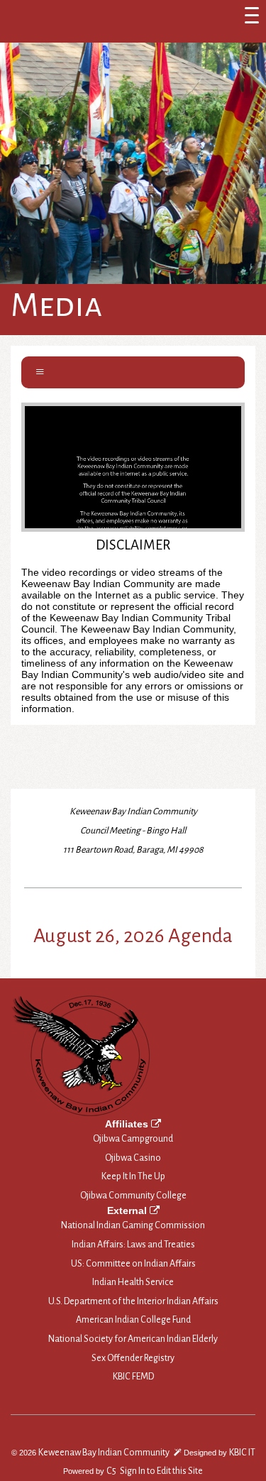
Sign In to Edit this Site (160, 1471)
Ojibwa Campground (133, 1139)
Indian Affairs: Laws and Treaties (133, 1245)
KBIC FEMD (133, 1377)
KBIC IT (242, 1453)
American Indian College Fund (133, 1320)
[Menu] (252, 14)
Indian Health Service (133, 1282)
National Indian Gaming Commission (133, 1225)
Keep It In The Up (133, 1176)
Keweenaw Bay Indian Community (104, 1453)
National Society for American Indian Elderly (133, 1339)
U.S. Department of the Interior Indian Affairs (133, 1301)
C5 (111, 1471)
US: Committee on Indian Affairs (133, 1264)
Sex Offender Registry (133, 1358)
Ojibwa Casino (133, 1158)
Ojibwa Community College (133, 1196)
